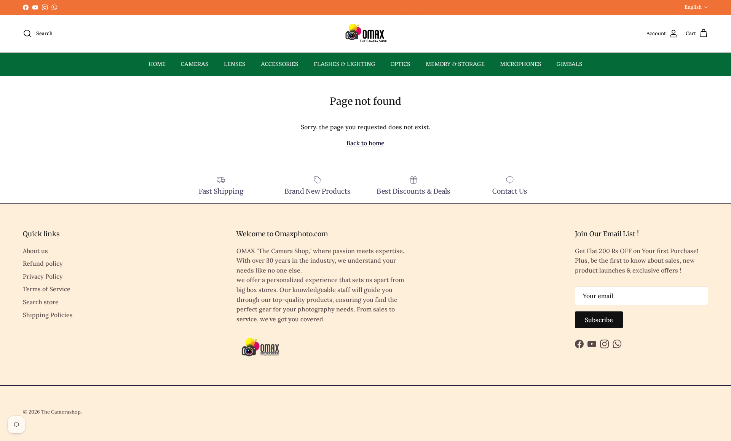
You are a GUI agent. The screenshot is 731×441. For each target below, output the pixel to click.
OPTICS (400, 64)
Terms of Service (46, 289)
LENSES (235, 64)
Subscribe (599, 320)
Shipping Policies (48, 315)
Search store (41, 302)
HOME (157, 64)
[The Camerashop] (365, 33)
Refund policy (43, 263)
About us (35, 251)
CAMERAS (195, 64)
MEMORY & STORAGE (455, 64)
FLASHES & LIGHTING (344, 64)
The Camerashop (61, 412)
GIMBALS (570, 64)
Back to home (365, 143)
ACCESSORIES (279, 64)
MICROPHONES (520, 64)
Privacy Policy (43, 276)
